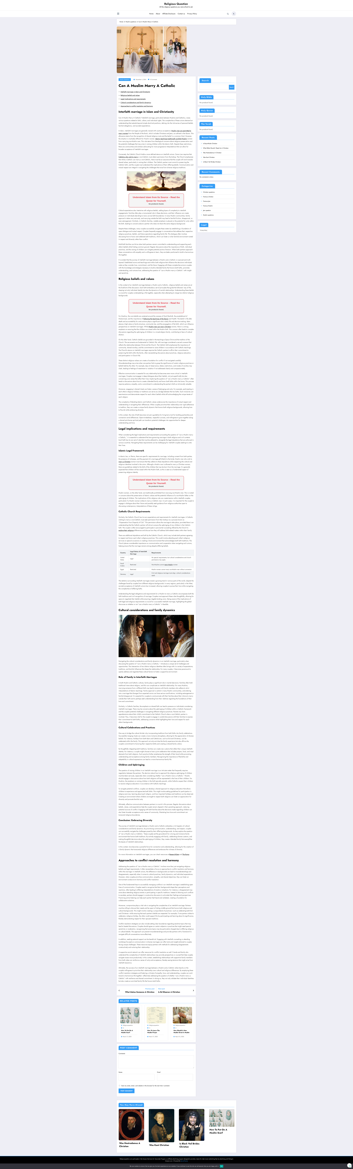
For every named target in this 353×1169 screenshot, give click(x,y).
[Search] (228, 14)
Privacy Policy (192, 13)
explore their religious (126, 530)
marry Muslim (168, 565)
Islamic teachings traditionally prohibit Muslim (171, 139)
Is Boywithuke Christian (210, 143)
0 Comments (153, 79)
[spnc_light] (234, 13)
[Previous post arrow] (119, 990)
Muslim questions (125, 79)
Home (151, 13)
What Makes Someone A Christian (139, 992)
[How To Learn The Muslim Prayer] (156, 1015)
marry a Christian (124, 461)
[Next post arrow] (193, 990)
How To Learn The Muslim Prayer (153, 1032)
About (158, 13)
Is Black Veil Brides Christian (212, 162)
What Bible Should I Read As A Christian (215, 148)
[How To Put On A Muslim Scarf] (130, 1015)
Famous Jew (206, 201)
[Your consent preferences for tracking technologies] (350, 1166)
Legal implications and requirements (133, 99)
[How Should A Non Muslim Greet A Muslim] (182, 1015)
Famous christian (208, 197)
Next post (161, 989)
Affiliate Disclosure (168, 13)
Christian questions (209, 192)
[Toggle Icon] (118, 13)
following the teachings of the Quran (155, 319)
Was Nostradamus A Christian (212, 153)
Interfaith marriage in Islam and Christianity (135, 92)
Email (159, 1072)
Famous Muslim (208, 206)
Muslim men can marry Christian (160, 326)
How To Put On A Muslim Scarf (127, 1032)
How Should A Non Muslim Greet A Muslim (181, 1032)
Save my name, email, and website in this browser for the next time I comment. (145, 1086)
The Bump (185, 854)
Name (120, 1072)
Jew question (207, 210)
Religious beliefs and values (130, 95)
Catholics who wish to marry (128, 157)
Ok (221, 1166)
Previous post (149, 989)
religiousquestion (128, 1025)
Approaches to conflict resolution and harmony (137, 106)
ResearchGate (174, 854)
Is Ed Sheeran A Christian (169, 992)
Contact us (181, 13)
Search (205, 80)
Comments (122, 1053)
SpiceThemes (184, 1161)
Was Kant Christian (209, 157)
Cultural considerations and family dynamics (136, 102)
